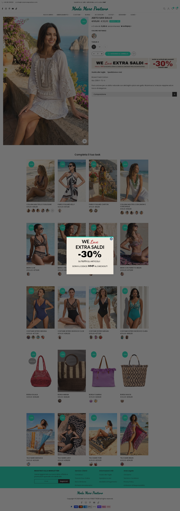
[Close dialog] (111, 239)
